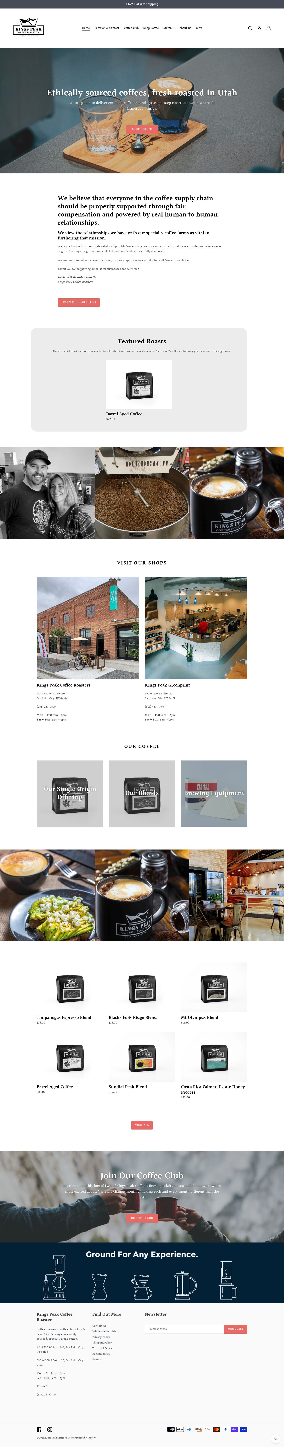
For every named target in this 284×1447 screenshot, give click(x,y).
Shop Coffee (142, 129)
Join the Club (142, 1218)
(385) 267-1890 (46, 1394)
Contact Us (99, 1326)
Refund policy (101, 1354)
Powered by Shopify (85, 1438)
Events (96, 1359)
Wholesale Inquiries (105, 1331)
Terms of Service (103, 1348)
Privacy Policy (101, 1337)
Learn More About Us (78, 302)
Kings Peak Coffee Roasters (59, 1438)
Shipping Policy (102, 1342)
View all (142, 1125)
